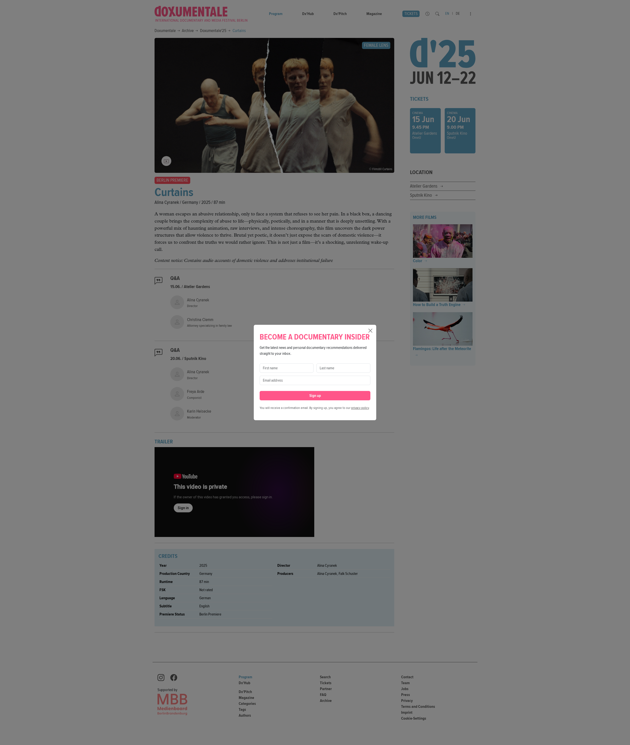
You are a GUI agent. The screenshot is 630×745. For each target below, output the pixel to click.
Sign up (315, 395)
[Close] (370, 331)
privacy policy (360, 408)
